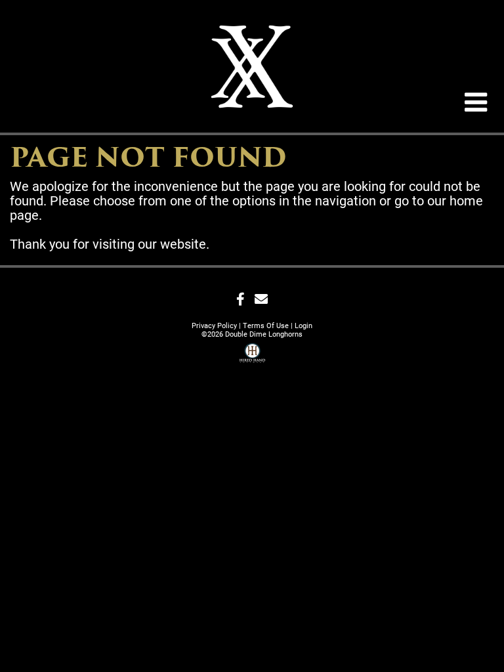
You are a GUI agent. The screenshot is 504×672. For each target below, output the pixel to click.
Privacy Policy (214, 325)
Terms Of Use (266, 325)
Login (303, 325)
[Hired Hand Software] (252, 354)
